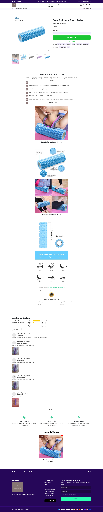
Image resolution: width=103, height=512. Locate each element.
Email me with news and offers (69, 494)
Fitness (59, 44)
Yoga (54, 17)
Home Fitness (63, 47)
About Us (51, 6)
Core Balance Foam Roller (21, 8)
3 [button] (51, 409)
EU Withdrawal (50, 500)
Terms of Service (49, 495)
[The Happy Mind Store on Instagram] (14, 1)
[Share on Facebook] (86, 8)
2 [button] (49, 409)
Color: (55, 30)
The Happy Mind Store (24, 509)
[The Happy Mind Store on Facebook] (12, 1)
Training (68, 44)
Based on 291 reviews (18, 322)
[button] (56, 23)
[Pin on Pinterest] (88, 8)
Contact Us (66, 4)
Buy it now (72, 41)
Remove (62, 435)
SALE (64, 44)
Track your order (50, 4)
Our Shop (40, 4)
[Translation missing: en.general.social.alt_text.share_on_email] (90, 8)
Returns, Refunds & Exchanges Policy (49, 492)
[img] (20, 334)
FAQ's (58, 4)
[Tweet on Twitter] (87, 8)
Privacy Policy (48, 498)
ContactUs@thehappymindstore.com (23, 494)
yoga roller (85, 44)
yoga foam (79, 44)
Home (34, 4)
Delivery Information (50, 489)
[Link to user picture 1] (15, 351)
